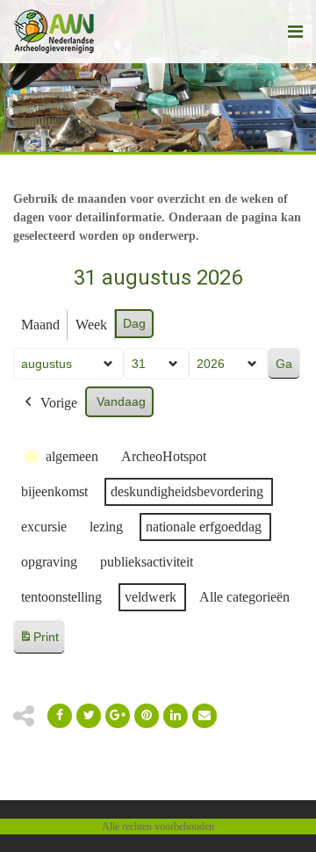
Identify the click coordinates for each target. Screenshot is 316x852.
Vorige (58, 402)
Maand (40, 324)
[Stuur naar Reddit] (146, 716)
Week (91, 324)
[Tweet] (88, 716)
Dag (134, 323)
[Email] (175, 716)
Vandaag (121, 401)
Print (38, 641)
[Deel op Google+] (117, 716)
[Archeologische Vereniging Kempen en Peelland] (54, 32)
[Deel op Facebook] (59, 716)
